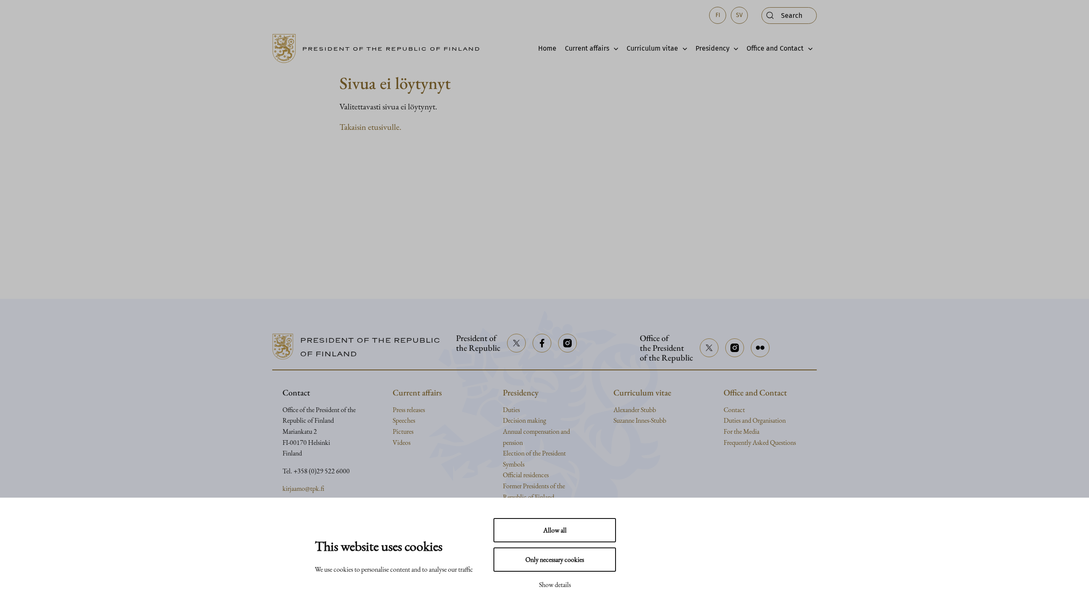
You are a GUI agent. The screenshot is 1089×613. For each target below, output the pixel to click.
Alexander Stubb (634, 409)
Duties (511, 409)
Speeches (404, 420)
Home (547, 48)
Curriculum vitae (652, 48)
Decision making (524, 420)
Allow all (555, 530)
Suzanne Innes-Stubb (639, 420)
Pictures (403, 431)
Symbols (514, 464)
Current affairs (587, 48)
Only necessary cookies (554, 559)
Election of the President (534, 453)
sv (739, 15)
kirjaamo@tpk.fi (303, 488)
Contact (734, 409)
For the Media (741, 431)
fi (718, 15)
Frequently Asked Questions (760, 442)
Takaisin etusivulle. (370, 126)
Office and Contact (775, 48)
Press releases (409, 409)
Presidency (713, 48)
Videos (402, 442)
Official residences (526, 474)
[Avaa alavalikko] (613, 48)
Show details (555, 584)
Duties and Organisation (755, 420)
